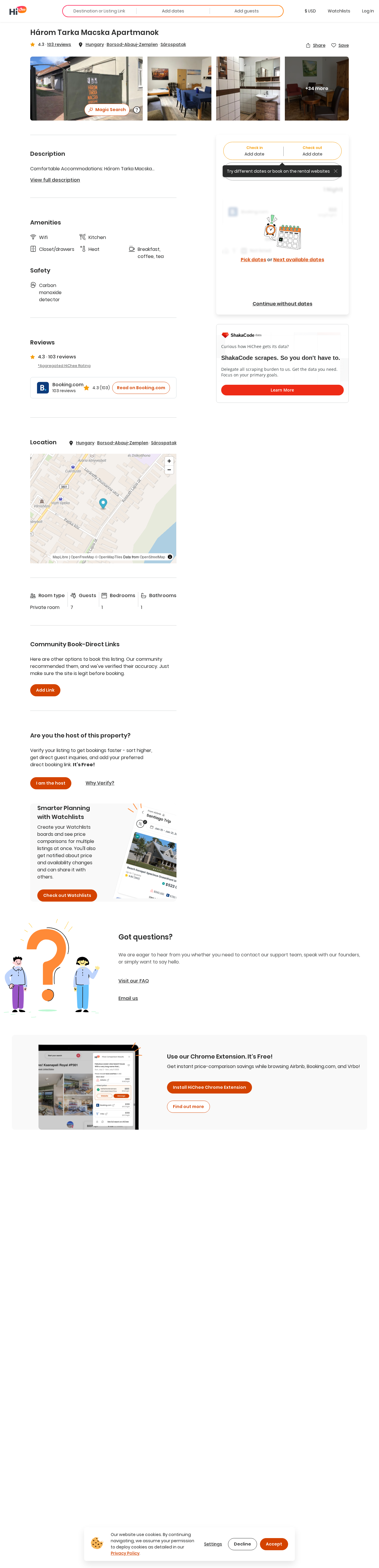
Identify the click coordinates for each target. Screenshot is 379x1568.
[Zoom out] (169, 469)
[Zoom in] (169, 461)
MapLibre (60, 556)
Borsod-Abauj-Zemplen (132, 44)
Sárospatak (173, 44)
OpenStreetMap (152, 556)
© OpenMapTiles (108, 556)
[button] (310, 11)
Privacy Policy (125, 1553)
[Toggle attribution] (170, 556)
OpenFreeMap (82, 556)
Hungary (95, 44)
